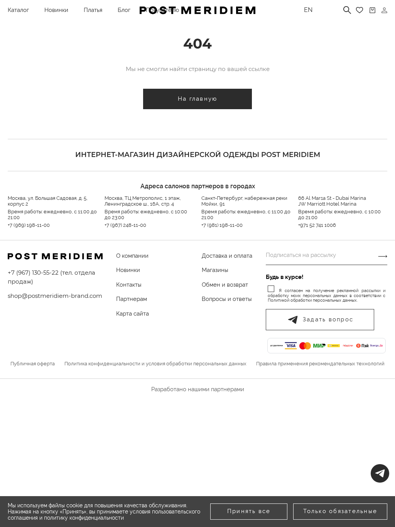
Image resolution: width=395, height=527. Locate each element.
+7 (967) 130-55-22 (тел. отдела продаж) (51, 277)
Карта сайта (132, 313)
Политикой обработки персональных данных (312, 300)
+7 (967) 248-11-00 (125, 225)
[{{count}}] (372, 10)
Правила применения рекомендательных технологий (320, 364)
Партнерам (131, 299)
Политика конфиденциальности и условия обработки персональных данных (155, 364)
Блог (124, 10)
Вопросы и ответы (227, 299)
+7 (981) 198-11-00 (222, 225)
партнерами (227, 389)
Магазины (215, 270)
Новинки (56, 10)
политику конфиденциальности (84, 518)
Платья (93, 10)
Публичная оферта (32, 364)
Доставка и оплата (227, 255)
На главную (198, 98)
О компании (132, 255)
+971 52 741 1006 (317, 225)
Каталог (18, 10)
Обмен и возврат (225, 284)
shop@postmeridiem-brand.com (55, 295)
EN (308, 10)
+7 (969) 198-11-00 (29, 225)
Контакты (129, 284)
